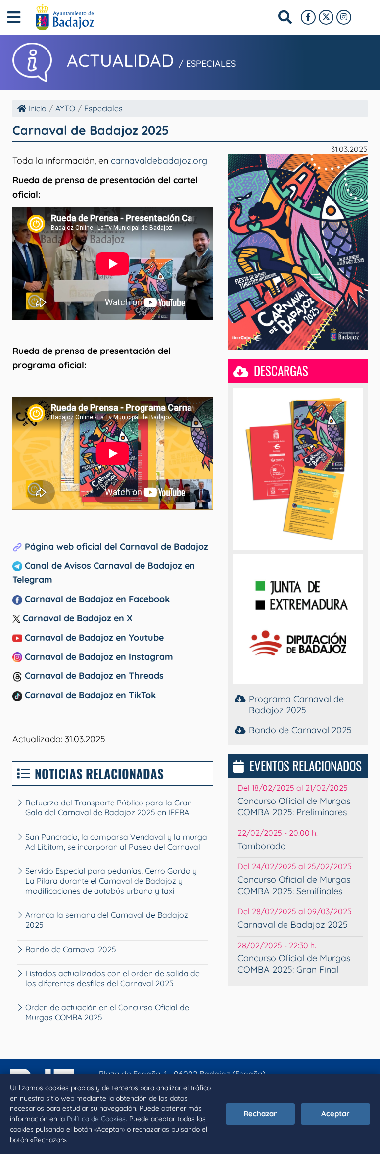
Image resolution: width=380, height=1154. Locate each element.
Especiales (103, 108)
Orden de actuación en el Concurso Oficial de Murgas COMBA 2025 (107, 1012)
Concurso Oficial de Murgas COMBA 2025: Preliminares (294, 806)
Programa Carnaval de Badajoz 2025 (296, 704)
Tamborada (262, 846)
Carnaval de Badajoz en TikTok (89, 695)
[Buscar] (285, 17)
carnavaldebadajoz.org (159, 160)
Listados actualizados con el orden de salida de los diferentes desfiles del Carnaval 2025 (112, 978)
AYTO (65, 108)
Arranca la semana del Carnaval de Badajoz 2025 (106, 920)
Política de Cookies (96, 1118)
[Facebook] (308, 17)
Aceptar (335, 1113)
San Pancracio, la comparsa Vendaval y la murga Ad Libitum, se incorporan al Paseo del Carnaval (116, 842)
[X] (326, 17)
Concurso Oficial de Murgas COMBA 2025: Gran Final (294, 964)
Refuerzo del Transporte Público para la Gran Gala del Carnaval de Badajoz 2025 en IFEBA (108, 807)
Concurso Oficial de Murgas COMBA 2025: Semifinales (294, 885)
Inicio (36, 108)
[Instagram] (343, 17)
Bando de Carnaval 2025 (70, 949)
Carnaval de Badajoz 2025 (293, 924)
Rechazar (260, 1113)
